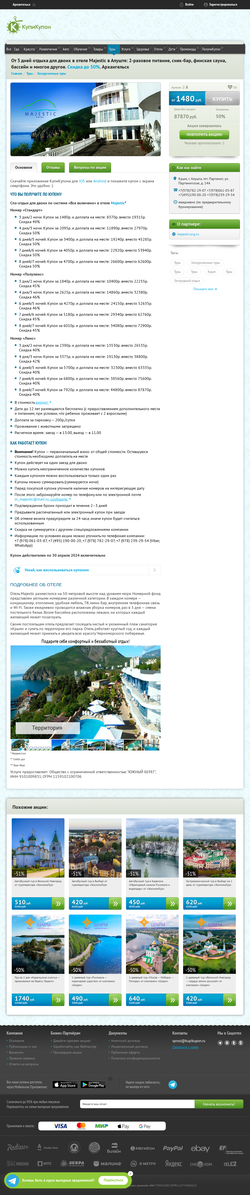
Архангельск (21, 4)
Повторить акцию (204, 134)
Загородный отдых (187, 281)
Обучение (82, 48)
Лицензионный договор (129, 1046)
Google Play (93, 1084)
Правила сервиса (22, 1058)
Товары (99, 48)
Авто (67, 48)
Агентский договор (125, 1040)
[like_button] (230, 87)
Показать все (203, 289)
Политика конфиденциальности (135, 1058)
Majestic (118, 203)
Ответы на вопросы (24, 1064)
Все (8, 49)
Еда (17, 48)
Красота (30, 48)
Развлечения (49, 48)
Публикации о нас (23, 1046)
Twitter (234, 1043)
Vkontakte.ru (227, 1043)
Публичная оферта (125, 1052)
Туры (114, 48)
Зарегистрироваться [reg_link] (223, 4)
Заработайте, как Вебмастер (74, 1046)
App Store (65, 1084)
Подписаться (113, 1180)
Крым (212, 272)
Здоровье (143, 48)
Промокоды (189, 48)
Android (100, 180)
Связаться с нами (185, 1047)
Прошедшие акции (67, 1052)
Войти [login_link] (189, 4)
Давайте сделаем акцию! (72, 1040)
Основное (23, 167)
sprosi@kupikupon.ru (188, 1040)
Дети (172, 48)
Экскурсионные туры (205, 263)
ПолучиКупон (213, 48)
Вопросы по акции (90, 167)
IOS (82, 180)
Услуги (127, 48)
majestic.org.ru (188, 234)
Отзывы (53, 167)
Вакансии (16, 1052)
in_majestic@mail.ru (32, 499)
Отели (160, 48)
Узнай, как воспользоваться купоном (57, 570)
